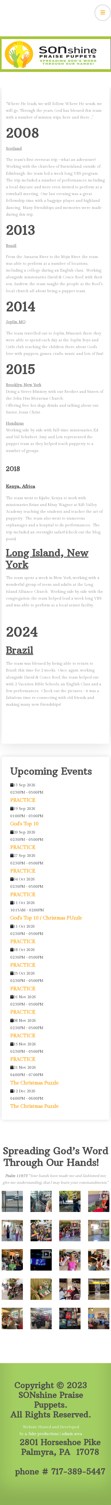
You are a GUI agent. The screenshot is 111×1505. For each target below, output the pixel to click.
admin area (72, 1434)
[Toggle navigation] (102, 12)
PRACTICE (22, 800)
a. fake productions (42, 1434)
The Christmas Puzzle (34, 1083)
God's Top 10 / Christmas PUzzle (46, 918)
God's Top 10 (24, 824)
